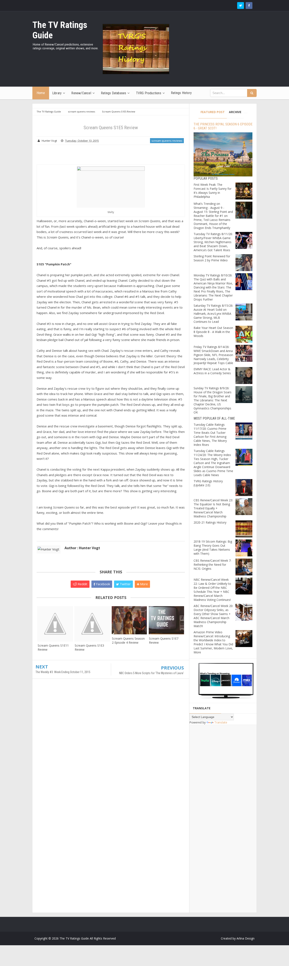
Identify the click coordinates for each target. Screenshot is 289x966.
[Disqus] (111, 743)
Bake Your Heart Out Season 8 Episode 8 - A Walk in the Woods (213, 332)
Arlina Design (246, 938)
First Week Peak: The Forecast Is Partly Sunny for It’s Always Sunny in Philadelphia (212, 191)
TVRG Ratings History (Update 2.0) (208, 483)
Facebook (102, 584)
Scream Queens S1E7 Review (163, 640)
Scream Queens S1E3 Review (89, 647)
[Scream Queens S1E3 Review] (92, 623)
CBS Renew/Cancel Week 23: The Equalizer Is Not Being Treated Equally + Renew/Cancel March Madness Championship (213, 508)
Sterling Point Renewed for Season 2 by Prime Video (212, 258)
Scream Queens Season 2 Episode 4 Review (128, 640)
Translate (220, 722)
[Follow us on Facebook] (249, 5)
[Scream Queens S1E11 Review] (55, 623)
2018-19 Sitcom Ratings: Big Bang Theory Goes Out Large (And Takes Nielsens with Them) (213, 547)
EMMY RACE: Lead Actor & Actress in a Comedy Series (212, 371)
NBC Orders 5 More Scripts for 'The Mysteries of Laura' (151, 673)
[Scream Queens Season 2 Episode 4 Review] (129, 620)
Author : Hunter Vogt (82, 548)
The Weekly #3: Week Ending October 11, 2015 (63, 672)
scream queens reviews (166, 141)
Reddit (82, 584)
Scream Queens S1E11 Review (53, 647)
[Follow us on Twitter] (240, 5)
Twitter (125, 584)
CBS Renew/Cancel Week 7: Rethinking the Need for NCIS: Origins (212, 565)
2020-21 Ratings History (210, 522)
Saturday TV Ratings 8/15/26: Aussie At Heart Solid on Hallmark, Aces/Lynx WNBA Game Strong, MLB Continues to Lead (213, 314)
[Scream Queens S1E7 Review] (166, 620)
